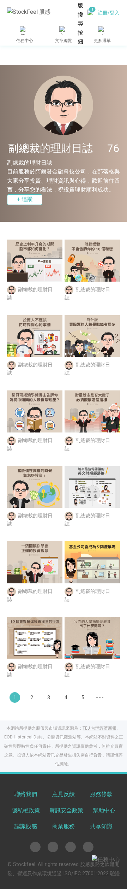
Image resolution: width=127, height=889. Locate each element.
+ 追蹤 (25, 199)
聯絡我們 (25, 794)
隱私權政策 (26, 810)
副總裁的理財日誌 (29, 162)
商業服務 (63, 826)
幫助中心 (104, 810)
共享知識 (101, 826)
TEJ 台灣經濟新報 (99, 728)
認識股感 (25, 826)
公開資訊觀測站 (62, 737)
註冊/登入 (109, 13)
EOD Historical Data (23, 737)
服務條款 (101, 794)
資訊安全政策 (66, 810)
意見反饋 (63, 794)
